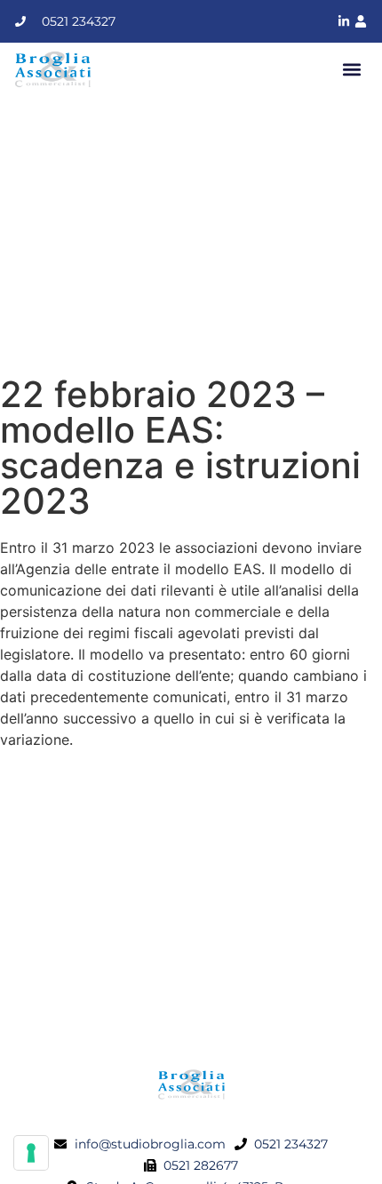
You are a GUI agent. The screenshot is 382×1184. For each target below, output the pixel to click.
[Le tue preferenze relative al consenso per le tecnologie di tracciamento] (31, 1153)
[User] (360, 21)
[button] (352, 69)
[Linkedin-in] (344, 21)
